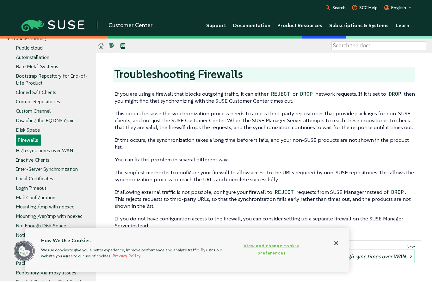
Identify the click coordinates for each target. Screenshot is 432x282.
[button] (24, 251)
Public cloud (29, 48)
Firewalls (28, 140)
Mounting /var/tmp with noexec (49, 216)
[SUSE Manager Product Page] (111, 45)
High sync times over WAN (44, 150)
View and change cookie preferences (272, 249)
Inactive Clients (32, 160)
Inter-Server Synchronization (47, 169)
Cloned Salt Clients (36, 92)
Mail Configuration (35, 198)
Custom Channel (33, 111)
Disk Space (28, 130)
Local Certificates (34, 179)
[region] (187, 250)
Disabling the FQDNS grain (45, 120)
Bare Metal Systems (37, 66)
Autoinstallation (32, 57)
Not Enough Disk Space (41, 226)
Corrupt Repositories (38, 102)
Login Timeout (31, 188)
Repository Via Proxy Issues (46, 273)
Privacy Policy (127, 256)
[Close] (336, 243)
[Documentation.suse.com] (101, 46)
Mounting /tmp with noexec (45, 207)
